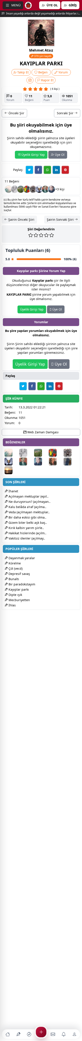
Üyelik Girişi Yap (33, 155)
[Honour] (70, 461)
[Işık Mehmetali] (56, 461)
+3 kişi (60, 189)
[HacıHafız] (51, 189)
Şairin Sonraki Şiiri (61, 219)
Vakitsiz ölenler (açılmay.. (26, 538)
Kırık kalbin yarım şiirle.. (26, 528)
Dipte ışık (15, 595)
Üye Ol (59, 155)
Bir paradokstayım (21, 584)
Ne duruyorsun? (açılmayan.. (29, 502)
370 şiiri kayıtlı (42, 56)
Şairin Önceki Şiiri (20, 219)
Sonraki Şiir (65, 113)
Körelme (14, 563)
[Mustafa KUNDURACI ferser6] (39, 189)
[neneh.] (27, 189)
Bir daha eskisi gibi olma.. (27, 517)
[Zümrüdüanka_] (33, 189)
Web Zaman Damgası (42, 432)
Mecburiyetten (19, 600)
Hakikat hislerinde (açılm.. (27, 533)
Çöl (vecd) (15, 568)
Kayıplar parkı (18, 589)
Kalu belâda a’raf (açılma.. (27, 507)
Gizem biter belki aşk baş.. (27, 522)
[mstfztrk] (15, 189)
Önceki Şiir (16, 113)
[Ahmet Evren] (11, 470)
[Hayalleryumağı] (21, 189)
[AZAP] (45, 189)
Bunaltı (13, 579)
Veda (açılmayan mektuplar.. (29, 512)
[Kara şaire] (8, 189)
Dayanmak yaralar (21, 558)
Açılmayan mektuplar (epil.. (28, 496)
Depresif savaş (19, 574)
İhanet (13, 491)
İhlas (12, 605)
